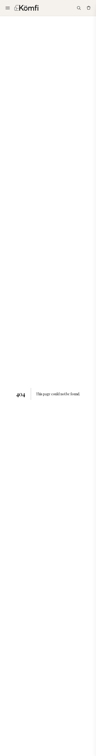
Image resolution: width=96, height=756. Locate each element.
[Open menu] (7, 8)
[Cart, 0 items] (88, 7)
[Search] (78, 7)
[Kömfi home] (26, 8)
